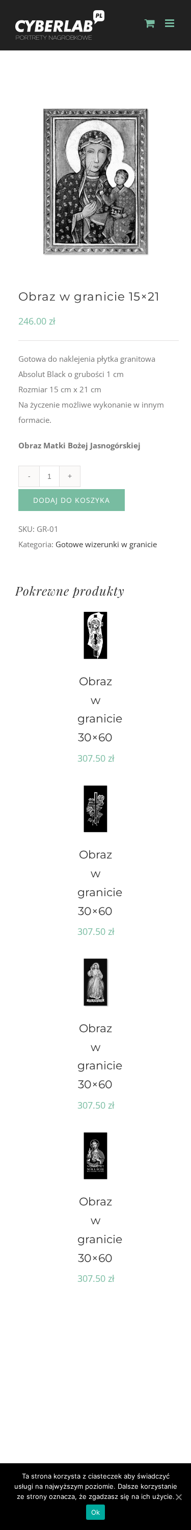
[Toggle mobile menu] (170, 23)
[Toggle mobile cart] (150, 23)
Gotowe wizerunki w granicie (106, 544)
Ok (95, 1512)
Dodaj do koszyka (71, 500)
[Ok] (178, 1497)
